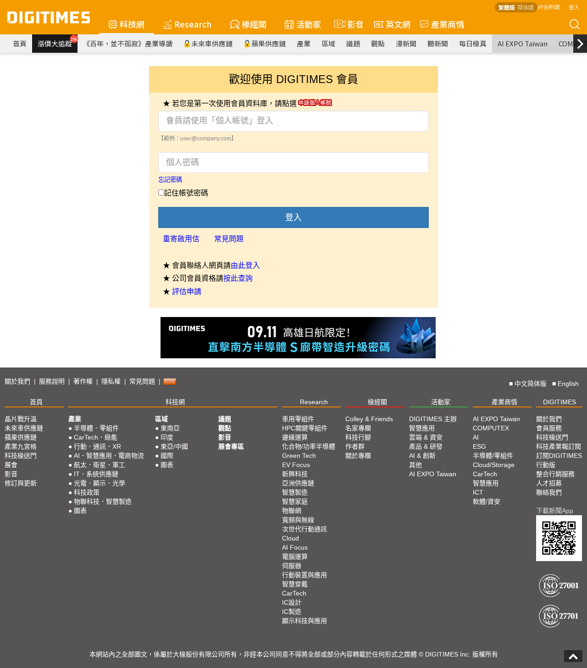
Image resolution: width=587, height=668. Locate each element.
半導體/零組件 (493, 455)
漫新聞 (406, 43)
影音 (351, 24)
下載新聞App (554, 510)
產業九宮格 (21, 446)
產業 (303, 43)
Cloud (290, 538)
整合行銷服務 (555, 474)
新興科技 (295, 474)
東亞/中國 (174, 446)
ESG (479, 446)
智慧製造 (295, 492)
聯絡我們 (549, 492)
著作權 (83, 381)
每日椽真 (473, 43)
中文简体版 (531, 383)
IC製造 (291, 611)
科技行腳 (358, 437)
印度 (167, 437)
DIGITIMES (559, 402)
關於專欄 (358, 455)
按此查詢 (238, 278)
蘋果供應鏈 (268, 43)
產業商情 (447, 24)
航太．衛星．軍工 (99, 464)
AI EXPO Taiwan (523, 43)
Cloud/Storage (494, 464)
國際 (167, 455)
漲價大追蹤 (58, 42)
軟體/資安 (486, 501)
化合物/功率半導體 (308, 446)
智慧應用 (422, 428)
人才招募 (549, 483)
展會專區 (231, 446)
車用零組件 (298, 419)
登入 (574, 7)
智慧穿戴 (295, 584)
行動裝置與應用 (304, 575)
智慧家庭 (295, 501)
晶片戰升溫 (21, 419)
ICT (478, 492)
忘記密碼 (170, 179)
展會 (11, 464)
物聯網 (291, 510)
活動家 (308, 24)
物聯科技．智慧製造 (103, 501)
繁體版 (506, 7)
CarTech (294, 593)
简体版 (525, 7)
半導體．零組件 (96, 428)
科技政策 (87, 492)
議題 (353, 43)
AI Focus (295, 547)
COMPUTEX (491, 428)
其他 (415, 464)
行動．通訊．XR (97, 446)
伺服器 (291, 565)
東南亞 (170, 428)
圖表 (80, 510)
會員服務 (549, 428)
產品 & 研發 (426, 446)
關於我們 (17, 381)
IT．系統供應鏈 (96, 474)
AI (476, 437)
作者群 (355, 446)
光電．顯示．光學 (99, 483)
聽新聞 (437, 43)
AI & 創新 (422, 455)
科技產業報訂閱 (558, 446)
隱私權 (111, 381)
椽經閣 (254, 24)
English (568, 383)
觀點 (378, 43)
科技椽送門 (21, 455)
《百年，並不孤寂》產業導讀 (127, 43)
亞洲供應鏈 (298, 483)
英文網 (398, 24)
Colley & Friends (369, 419)
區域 (328, 43)
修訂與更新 (21, 483)
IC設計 (291, 602)
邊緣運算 (295, 437)
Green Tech (299, 455)
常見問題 (229, 239)
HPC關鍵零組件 (304, 428)
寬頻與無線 (298, 519)
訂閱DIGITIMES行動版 (559, 460)
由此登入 (245, 265)
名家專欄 (358, 428)
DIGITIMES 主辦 (433, 419)
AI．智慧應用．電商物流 (109, 455)
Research (193, 24)
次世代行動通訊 (304, 529)
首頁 (20, 43)
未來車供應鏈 (212, 43)
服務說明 (52, 381)
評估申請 (548, 7)
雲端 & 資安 (426, 437)
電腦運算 (295, 556)
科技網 (132, 24)
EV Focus (296, 464)
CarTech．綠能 (95, 437)
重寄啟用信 (181, 239)
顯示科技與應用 (304, 620)
